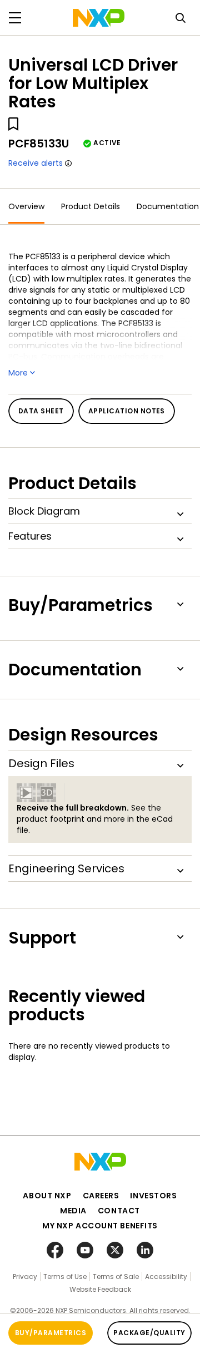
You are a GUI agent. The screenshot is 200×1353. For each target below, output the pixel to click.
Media (73, 1210)
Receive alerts (35, 163)
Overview (26, 206)
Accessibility (166, 1276)
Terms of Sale (116, 1276)
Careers (101, 1195)
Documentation (168, 206)
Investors (153, 1195)
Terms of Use (65, 1276)
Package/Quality (149, 1332)
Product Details (90, 206)
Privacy (25, 1276)
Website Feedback (100, 1289)
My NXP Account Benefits (100, 1225)
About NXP (47, 1195)
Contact (119, 1210)
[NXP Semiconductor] (98, 18)
